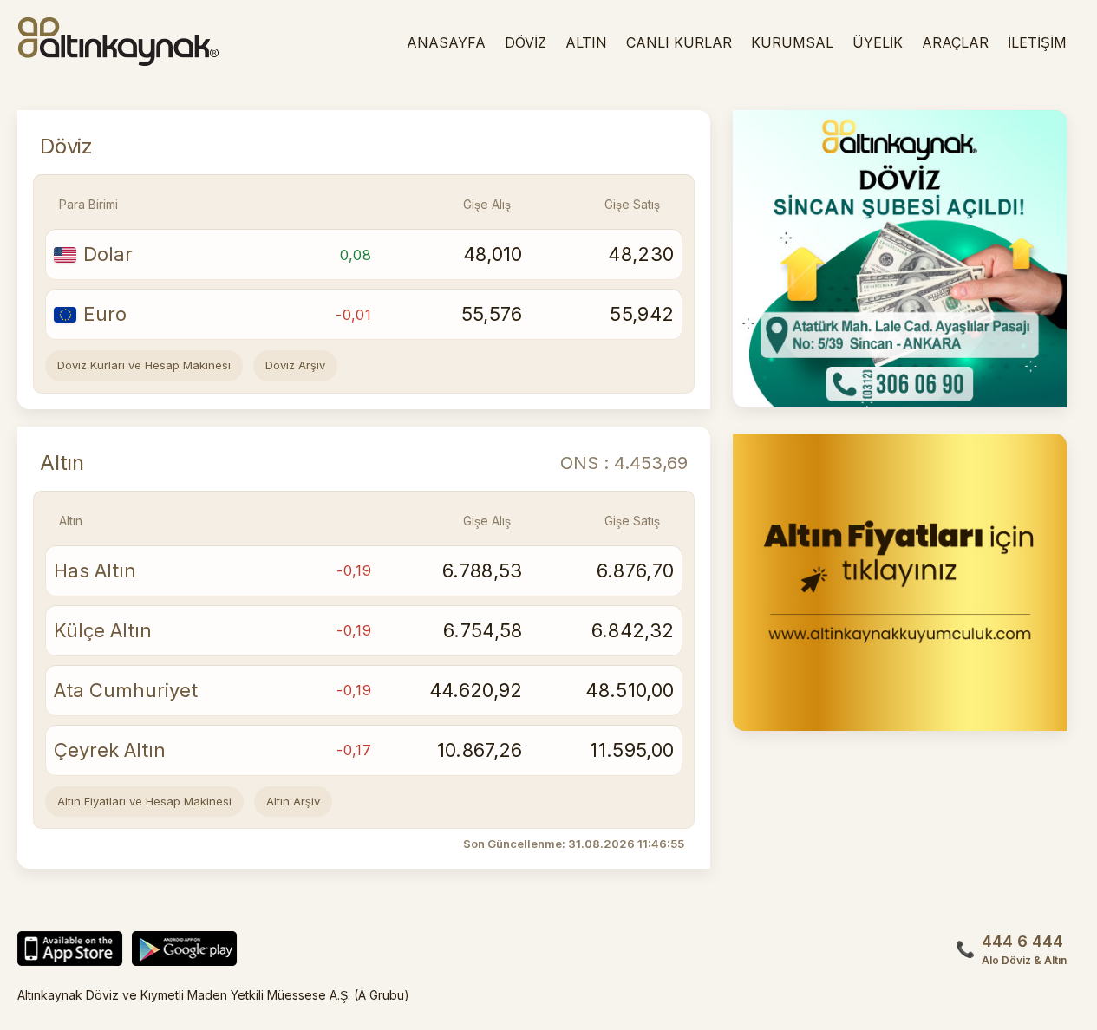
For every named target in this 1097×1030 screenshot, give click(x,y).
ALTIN (586, 42)
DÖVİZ (525, 42)
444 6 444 (1024, 949)
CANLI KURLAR (679, 42)
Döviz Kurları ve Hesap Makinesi (144, 365)
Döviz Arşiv (295, 365)
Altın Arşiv (293, 801)
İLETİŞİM (1037, 42)
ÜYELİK (877, 42)
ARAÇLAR (955, 42)
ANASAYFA (446, 42)
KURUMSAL (792, 42)
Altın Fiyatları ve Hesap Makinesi (144, 801)
